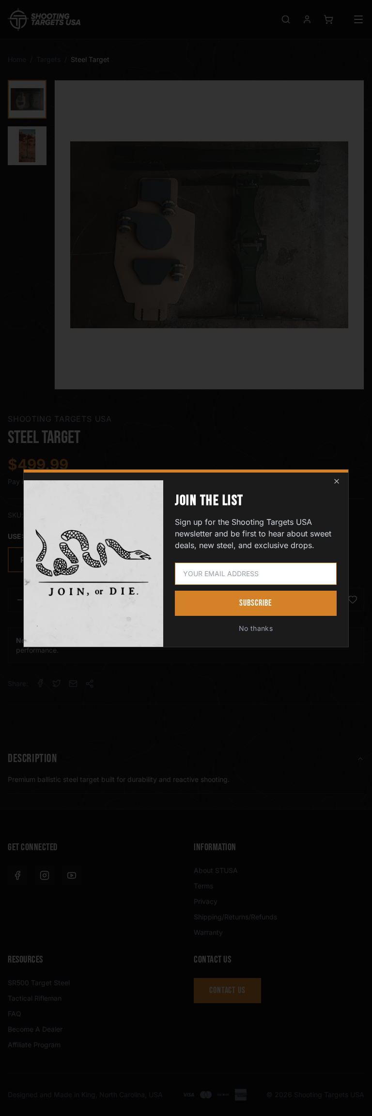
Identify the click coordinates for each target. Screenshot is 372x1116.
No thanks (256, 628)
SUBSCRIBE (255, 603)
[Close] (337, 481)
